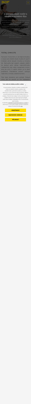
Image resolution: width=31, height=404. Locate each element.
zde (22, 106)
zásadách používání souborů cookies (18, 102)
